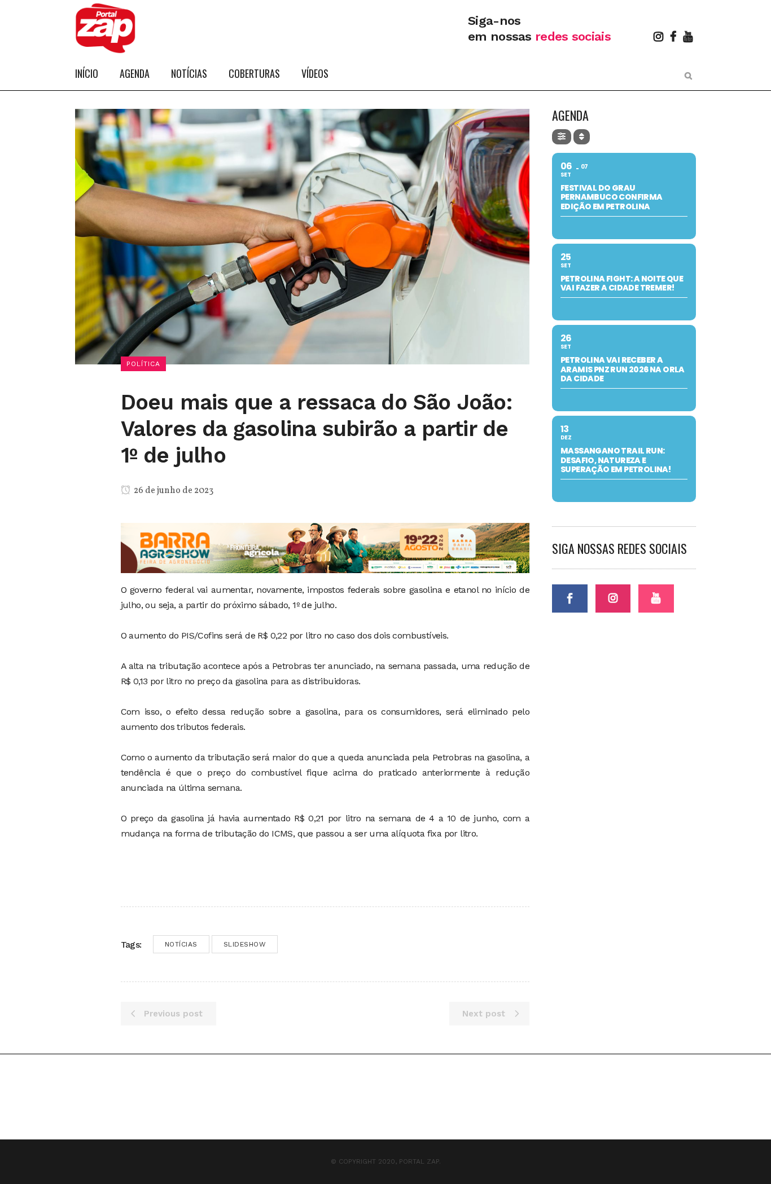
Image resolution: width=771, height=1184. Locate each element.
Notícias (181, 944)
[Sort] (581, 136)
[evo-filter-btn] (561, 136)
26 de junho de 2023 (172, 491)
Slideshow (245, 944)
